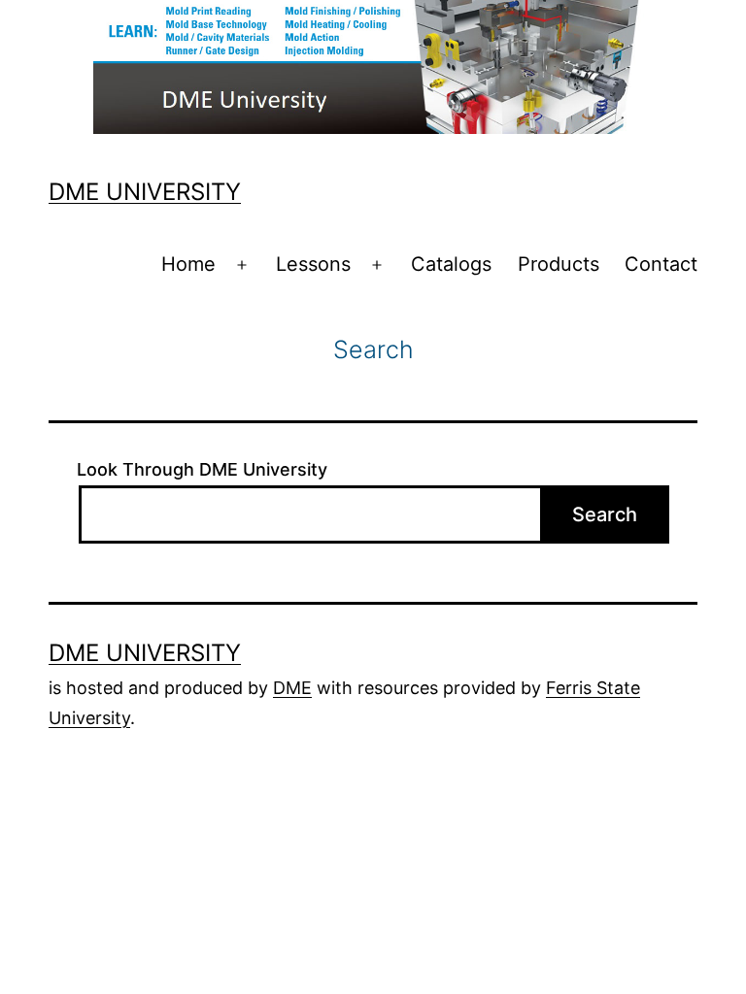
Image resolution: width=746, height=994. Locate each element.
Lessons (313, 264)
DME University (145, 192)
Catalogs (451, 264)
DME (292, 688)
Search (604, 514)
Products (558, 264)
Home (188, 264)
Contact (661, 264)
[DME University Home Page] (373, 65)
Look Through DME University (202, 469)
